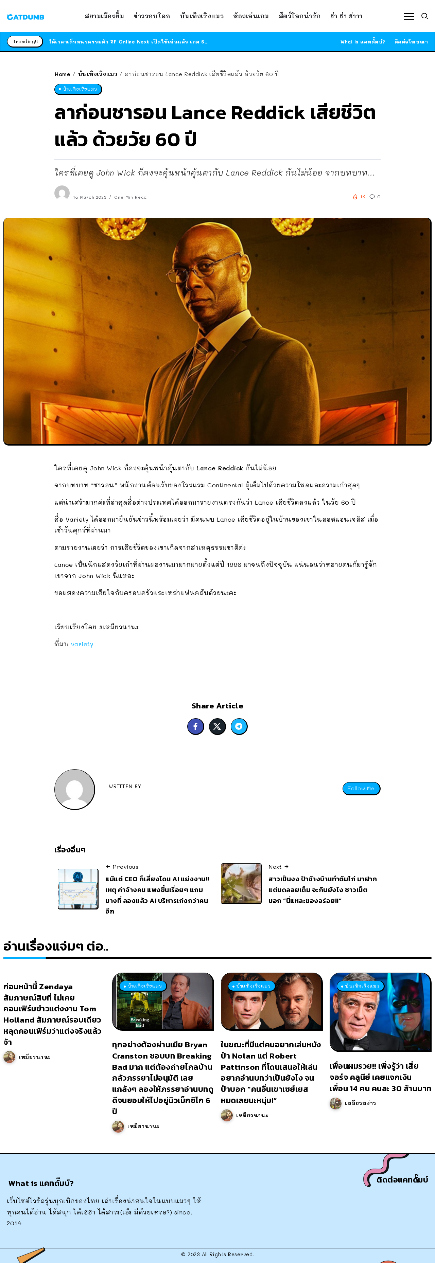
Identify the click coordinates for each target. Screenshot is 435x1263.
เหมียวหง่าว (360, 1103)
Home (62, 73)
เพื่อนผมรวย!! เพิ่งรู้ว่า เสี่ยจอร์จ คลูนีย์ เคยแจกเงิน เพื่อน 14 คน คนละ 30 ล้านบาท (381, 1077)
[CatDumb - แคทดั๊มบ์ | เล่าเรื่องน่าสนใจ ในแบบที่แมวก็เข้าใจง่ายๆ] (25, 16)
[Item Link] (162, 1001)
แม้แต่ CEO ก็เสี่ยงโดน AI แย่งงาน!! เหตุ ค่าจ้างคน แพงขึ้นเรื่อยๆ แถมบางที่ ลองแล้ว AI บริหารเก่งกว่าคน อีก (157, 895)
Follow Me (361, 788)
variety (82, 644)
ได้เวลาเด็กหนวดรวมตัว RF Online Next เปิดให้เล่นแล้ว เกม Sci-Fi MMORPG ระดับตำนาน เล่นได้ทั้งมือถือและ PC (191, 41)
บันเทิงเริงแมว (98, 73)
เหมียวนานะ (35, 1056)
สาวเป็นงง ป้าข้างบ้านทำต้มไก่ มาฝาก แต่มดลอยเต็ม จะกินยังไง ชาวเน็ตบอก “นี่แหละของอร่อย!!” (322, 889)
